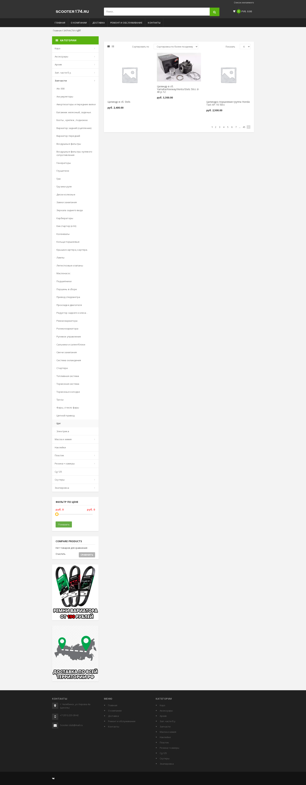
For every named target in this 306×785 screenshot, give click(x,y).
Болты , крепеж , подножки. (72, 120)
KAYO (57, 48)
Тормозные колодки (68, 391)
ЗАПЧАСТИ (69, 30)
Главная (60, 22)
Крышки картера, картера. (72, 249)
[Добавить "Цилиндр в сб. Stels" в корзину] (120, 57)
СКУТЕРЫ (60, 479)
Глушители (62, 170)
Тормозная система (67, 383)
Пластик (59, 455)
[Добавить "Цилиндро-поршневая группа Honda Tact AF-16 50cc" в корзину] (219, 57)
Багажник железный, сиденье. (73, 112)
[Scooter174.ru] (72, 10)
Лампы (60, 257)
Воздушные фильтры (68, 143)
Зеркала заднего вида (69, 210)
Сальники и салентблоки (70, 344)
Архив (58, 64)
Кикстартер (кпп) (66, 226)
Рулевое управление (68, 336)
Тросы (60, 399)
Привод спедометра (68, 297)
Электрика (62, 431)
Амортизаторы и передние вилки (76, 104)
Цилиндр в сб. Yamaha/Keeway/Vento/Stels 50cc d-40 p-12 (178, 89)
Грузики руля (64, 186)
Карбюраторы (64, 218)
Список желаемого (244, 2)
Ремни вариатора (66, 320)
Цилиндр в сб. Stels (118, 101)
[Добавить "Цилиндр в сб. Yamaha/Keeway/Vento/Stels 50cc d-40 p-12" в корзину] (169, 57)
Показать (63, 524)
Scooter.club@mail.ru (71, 725)
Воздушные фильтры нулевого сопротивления (74, 153)
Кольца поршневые (68, 241)
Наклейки (60, 447)
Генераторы (63, 163)
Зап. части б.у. (63, 72)
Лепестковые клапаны (69, 265)
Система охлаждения (68, 360)
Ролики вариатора (67, 328)
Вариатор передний (68, 135)
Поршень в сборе (66, 289)
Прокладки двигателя (69, 305)
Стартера (62, 368)
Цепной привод (65, 415)
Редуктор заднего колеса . (71, 312)
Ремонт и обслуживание (126, 22)
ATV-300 (60, 88)
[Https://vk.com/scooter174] (53, 778)
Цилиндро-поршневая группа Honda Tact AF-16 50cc (228, 103)
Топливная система (67, 376)
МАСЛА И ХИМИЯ (63, 439)
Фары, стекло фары (67, 407)
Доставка (98, 22)
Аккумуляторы (64, 96)
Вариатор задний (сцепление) (73, 128)
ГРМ (58, 178)
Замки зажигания (66, 202)
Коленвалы (63, 234)
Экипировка (62, 487)
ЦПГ (58, 423)
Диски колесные (65, 194)
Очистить (61, 553)
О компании (79, 22)
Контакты (154, 22)
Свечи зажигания (66, 352)
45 (244, 127)
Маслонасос (63, 273)
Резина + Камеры (65, 463)
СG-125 (58, 471)
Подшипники (64, 281)
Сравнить (87, 554)
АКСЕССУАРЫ (61, 56)
